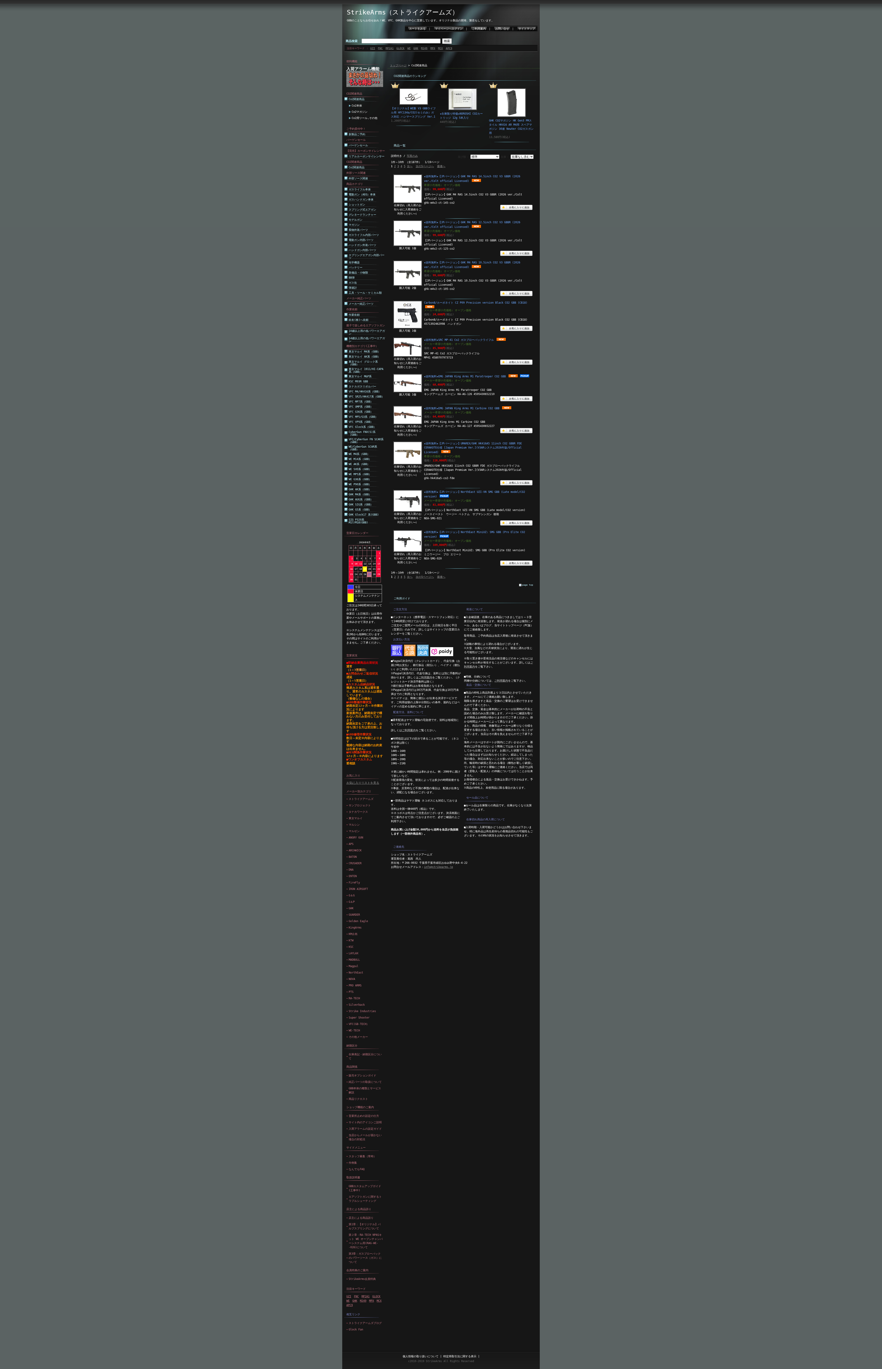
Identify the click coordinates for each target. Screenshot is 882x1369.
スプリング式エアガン (362, 209)
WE (409, 48)
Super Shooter (359, 1017)
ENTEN (353, 876)
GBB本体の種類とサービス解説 (365, 1090)
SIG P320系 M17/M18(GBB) (358, 521)
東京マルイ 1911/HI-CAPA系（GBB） (366, 370)
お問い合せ (502, 28)
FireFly (354, 882)
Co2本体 (357, 105)
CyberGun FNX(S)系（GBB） (362, 433)
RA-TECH (354, 998)
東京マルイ (355, 818)
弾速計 (353, 287)
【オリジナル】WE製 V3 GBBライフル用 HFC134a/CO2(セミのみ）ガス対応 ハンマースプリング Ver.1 (413, 112)
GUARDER (354, 914)
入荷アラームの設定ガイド (365, 1128)
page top (527, 585)
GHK (415, 48)
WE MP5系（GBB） (360, 474)
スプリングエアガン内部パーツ (366, 257)
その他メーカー (358, 1037)
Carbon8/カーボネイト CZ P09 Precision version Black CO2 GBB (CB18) (475, 302)
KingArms (355, 927)
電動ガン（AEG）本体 (362, 194)
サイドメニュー (356, 1147)
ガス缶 (353, 282)
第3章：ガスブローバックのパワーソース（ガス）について (365, 1258)
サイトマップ (526, 28)
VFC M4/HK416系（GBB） (365, 391)
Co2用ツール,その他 (364, 118)
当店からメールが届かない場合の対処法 (365, 1137)
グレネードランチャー (362, 214)
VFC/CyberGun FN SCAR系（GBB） (366, 441)
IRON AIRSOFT (358, 889)
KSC (351, 946)
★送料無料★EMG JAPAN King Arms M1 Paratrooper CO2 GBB (465, 376)
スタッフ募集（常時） (362, 1156)
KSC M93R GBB (358, 381)
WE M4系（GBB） (359, 454)
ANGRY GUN (356, 837)
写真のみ (412, 156)
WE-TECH (354, 1030)
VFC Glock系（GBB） (362, 427)
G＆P (352, 901)
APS (351, 844)
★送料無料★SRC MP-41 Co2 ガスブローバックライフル (459, 340)
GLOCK (400, 48)
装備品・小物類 (358, 272)
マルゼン (354, 831)
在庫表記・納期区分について (365, 1056)
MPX (432, 48)
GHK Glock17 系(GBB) (364, 514)
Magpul (353, 966)
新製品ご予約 (357, 134)
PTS (351, 992)
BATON (353, 856)
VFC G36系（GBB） (361, 411)
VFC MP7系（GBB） (361, 401)
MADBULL (354, 959)
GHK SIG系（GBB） (361, 504)
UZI (372, 48)
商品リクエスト (358, 1099)
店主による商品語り (358, 1209)
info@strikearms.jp (438, 867)
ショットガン (357, 204)
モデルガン (355, 219)
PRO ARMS (355, 985)
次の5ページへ (425, 166)
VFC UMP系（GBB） (361, 406)
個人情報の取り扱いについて (420, 1356)
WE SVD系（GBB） (360, 469)
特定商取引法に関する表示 (459, 1356)
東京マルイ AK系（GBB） (364, 356)
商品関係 (351, 1066)
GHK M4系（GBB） (360, 494)
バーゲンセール (358, 145)
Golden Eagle (358, 921)
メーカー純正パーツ (361, 303)
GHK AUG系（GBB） (361, 499)
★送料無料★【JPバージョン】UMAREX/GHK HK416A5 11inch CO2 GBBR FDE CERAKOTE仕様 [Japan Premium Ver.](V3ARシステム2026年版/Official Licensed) (473, 448)
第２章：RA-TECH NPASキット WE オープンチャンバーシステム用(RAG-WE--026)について (366, 1241)
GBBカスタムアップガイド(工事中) (365, 1188)
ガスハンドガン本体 (361, 199)
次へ (410, 166)
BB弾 (352, 277)
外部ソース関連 (358, 178)
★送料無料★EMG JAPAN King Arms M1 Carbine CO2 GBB (461, 408)
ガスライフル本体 (360, 189)
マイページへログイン (449, 28)
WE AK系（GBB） (359, 464)
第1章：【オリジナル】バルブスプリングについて (365, 1226)
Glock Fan (356, 1329)
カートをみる (417, 28)
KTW (351, 940)
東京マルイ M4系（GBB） (364, 351)
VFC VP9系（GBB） (361, 421)
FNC (380, 48)
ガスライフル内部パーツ (364, 235)
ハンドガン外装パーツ (362, 245)
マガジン (354, 224)
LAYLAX (353, 953)
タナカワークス (358, 811)
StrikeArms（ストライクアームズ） (402, 12)
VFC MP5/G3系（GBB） (363, 416)
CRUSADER (355, 863)
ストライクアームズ (361, 799)
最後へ (441, 166)
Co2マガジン (360, 111)
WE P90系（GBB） (360, 484)
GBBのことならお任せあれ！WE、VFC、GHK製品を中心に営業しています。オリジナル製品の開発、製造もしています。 (420, 20)
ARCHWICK (355, 850)
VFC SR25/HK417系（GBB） (366, 396)
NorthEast (356, 972)
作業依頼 (354, 314)
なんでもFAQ (357, 1169)
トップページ (398, 65)
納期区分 (351, 1045)
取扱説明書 (353, 1177)
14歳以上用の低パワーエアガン (367, 340)
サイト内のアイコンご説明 (365, 1122)
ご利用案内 (479, 28)
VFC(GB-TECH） (359, 1024)
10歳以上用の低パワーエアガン (367, 332)
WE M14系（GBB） (360, 459)
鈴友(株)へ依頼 (358, 320)
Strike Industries (362, 1011)
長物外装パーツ (358, 229)
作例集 (353, 1162)
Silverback (357, 1004)
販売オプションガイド (362, 1075)
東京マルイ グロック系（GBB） (363, 363)
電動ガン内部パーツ (361, 240)
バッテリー (355, 267)
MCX (440, 48)
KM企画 (353, 934)
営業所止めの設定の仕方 (364, 1116)
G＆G (352, 895)
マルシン (354, 824)
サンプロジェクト (360, 805)
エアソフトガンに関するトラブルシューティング (365, 1198)
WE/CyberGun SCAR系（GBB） (363, 448)
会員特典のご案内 (357, 1270)
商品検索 (352, 41)
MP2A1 (390, 48)
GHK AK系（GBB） (360, 489)
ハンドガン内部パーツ (362, 250)
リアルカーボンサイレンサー (366, 156)
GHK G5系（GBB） (360, 509)
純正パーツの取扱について (365, 1082)
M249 (424, 48)
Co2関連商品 (357, 99)
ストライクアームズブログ (365, 1323)
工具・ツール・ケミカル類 (365, 292)
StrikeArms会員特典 (362, 1279)
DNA (351, 869)
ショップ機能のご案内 (360, 1107)
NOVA (352, 979)
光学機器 (354, 262)
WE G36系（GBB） (360, 479)
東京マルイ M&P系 (360, 376)
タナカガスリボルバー (362, 386)
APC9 (449, 48)
